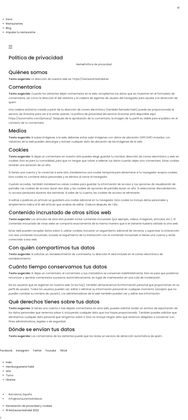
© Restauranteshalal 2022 (22, 410)
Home (80, 64)
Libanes (10, 380)
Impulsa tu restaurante (20, 32)
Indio (9, 362)
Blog (8, 28)
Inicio (9, 19)
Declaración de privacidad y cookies (29, 406)
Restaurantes (14, 23)
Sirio (8, 371)
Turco (9, 375)
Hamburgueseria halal (20, 367)
